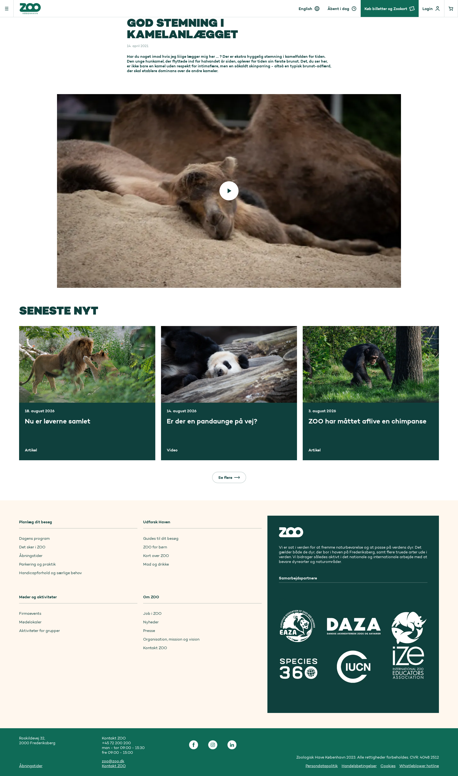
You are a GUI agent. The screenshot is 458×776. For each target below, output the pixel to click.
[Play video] (229, 190)
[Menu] (7, 8)
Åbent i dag (338, 8)
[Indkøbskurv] (451, 8)
